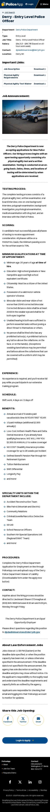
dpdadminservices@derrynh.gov (30, 50)
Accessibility (33, 790)
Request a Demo (9, 773)
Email (38, 722)
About (5, 764)
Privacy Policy (8, 790)
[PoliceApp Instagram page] (40, 782)
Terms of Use (21, 790)
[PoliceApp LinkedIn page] (30, 782)
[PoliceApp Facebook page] (10, 782)
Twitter (23, 722)
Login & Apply (23, 740)
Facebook (7, 722)
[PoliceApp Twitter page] (20, 782)
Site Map (43, 790)
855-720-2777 (36, 769)
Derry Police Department (27, 29)
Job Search (10, 12)
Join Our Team (9, 769)
